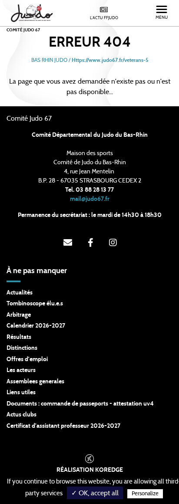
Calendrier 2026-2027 (36, 326)
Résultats (19, 337)
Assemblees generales (35, 382)
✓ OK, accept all (95, 493)
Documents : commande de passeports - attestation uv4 (80, 404)
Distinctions (22, 348)
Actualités (20, 293)
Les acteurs (21, 370)
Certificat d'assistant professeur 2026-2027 (63, 426)
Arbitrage (19, 315)
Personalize (145, 494)
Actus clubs (21, 415)
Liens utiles (21, 392)
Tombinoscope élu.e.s (35, 304)
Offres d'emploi (27, 359)
